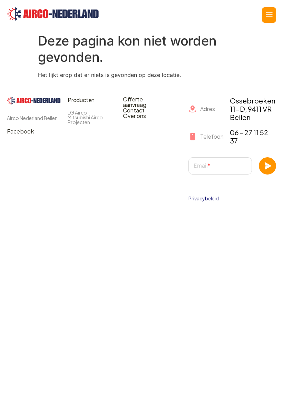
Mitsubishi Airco (85, 117)
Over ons (134, 116)
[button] (269, 15)
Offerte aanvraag (134, 102)
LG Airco (77, 112)
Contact (134, 110)
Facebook (20, 131)
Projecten (79, 122)
